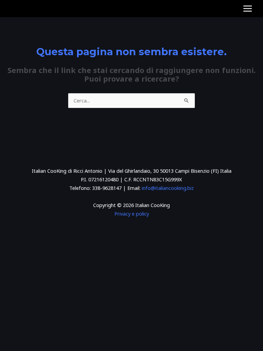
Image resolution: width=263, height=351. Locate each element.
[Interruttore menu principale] (247, 8)
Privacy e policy (131, 213)
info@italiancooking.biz (168, 187)
